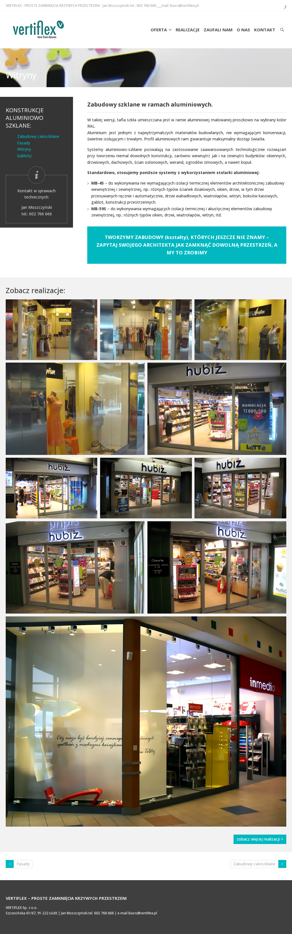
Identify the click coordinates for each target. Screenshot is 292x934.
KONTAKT (264, 29)
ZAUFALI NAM (218, 29)
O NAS (243, 29)
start (9, 66)
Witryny (24, 149)
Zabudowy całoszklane (38, 136)
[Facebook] (281, 5)
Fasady (23, 143)
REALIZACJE (188, 29)
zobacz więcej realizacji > (260, 839)
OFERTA (159, 29)
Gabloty (24, 155)
